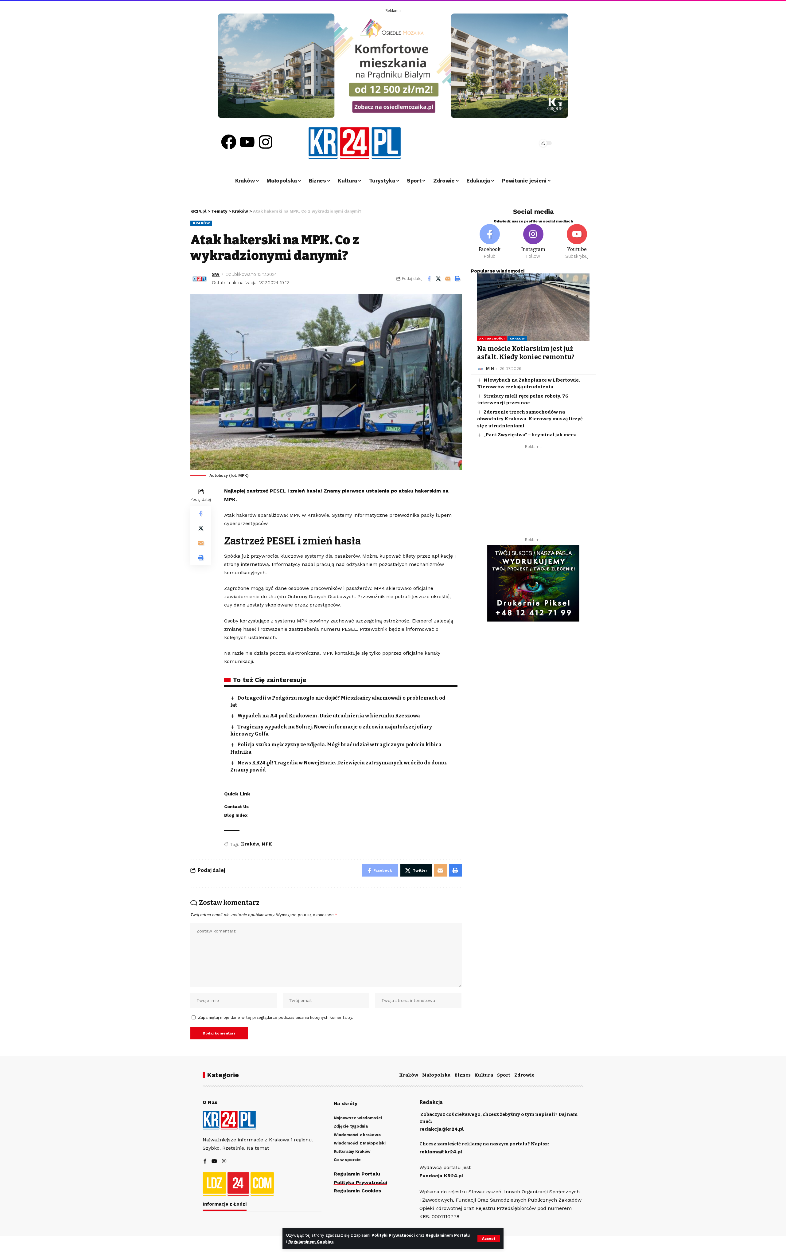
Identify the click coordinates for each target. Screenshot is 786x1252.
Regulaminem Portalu (448, 1235)
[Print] (457, 279)
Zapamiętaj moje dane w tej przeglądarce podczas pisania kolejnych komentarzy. (275, 1017)
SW (216, 274)
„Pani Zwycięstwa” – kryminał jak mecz (530, 435)
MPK (267, 844)
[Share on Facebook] (429, 279)
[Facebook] (228, 142)
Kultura (483, 1075)
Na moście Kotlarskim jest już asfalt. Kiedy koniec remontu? (525, 353)
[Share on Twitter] (438, 279)
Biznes (462, 1075)
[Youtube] (247, 142)
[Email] (448, 279)
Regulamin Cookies (357, 1191)
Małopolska (436, 1075)
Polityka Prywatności (360, 1182)
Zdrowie (524, 1075)
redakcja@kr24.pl (441, 1129)
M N (490, 368)
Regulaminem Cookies (311, 1241)
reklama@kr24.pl (440, 1152)
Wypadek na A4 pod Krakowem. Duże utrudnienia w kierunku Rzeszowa (328, 716)
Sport (503, 1075)
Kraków (201, 223)
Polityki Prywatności (394, 1235)
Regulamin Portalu (357, 1174)
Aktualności (492, 338)
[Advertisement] (533, 495)
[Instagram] (265, 142)
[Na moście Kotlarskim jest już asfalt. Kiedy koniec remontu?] (533, 307)
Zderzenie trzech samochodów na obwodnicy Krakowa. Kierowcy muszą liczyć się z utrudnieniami (530, 419)
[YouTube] (214, 1161)
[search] (516, 143)
